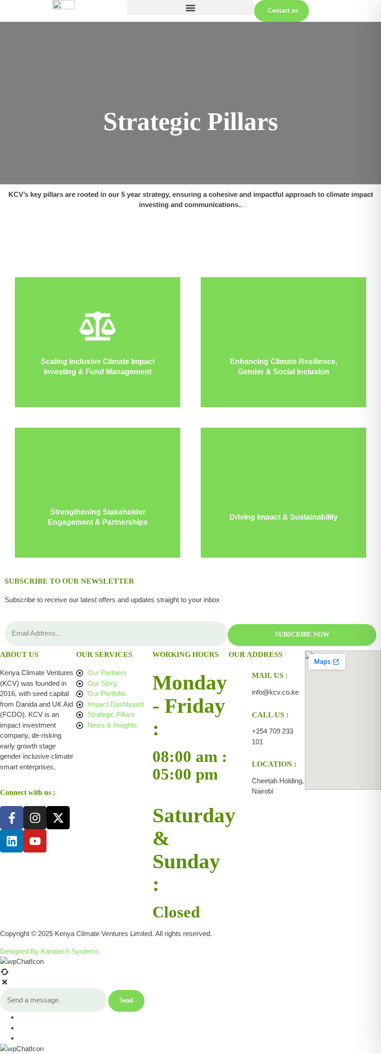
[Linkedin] (11, 840)
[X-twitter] (58, 817)
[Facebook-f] (11, 817)
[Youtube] (34, 840)
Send (126, 1000)
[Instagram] (34, 817)
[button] (190, 7)
